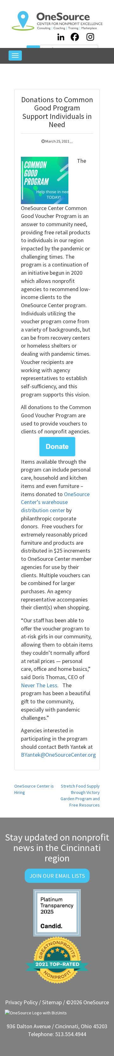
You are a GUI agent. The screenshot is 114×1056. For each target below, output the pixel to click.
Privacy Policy (21, 1002)
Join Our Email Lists (57, 875)
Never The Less (39, 685)
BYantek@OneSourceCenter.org (58, 754)
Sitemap (52, 1002)
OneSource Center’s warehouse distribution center (55, 502)
